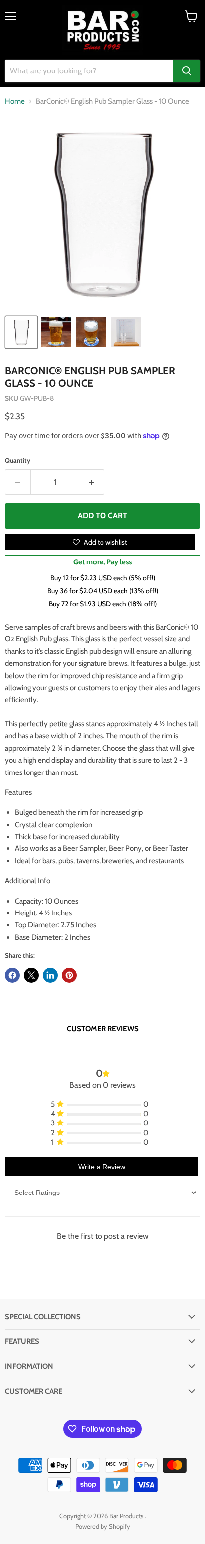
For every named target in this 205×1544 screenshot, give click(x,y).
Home (15, 101)
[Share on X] (31, 975)
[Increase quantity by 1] (91, 482)
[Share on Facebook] (12, 975)
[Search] (186, 71)
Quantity (17, 460)
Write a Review (101, 1167)
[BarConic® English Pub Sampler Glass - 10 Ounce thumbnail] (21, 332)
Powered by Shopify (102, 1526)
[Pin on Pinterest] (69, 975)
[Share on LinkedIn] (50, 975)
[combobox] (89, 71)
